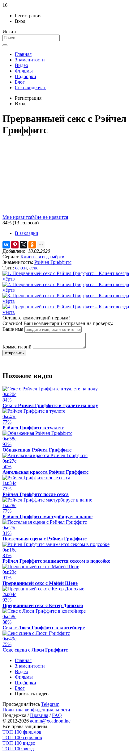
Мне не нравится (50, 217)
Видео (21, 65)
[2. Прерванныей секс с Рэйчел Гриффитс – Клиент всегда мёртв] (66, 290)
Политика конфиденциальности (36, 709)
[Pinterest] (15, 244)
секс (33, 267)
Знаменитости (30, 59)
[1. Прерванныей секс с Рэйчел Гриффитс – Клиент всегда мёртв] (66, 278)
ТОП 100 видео (18, 743)
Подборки (25, 76)
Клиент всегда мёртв (42, 256)
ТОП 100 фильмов (21, 732)
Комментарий (17, 346)
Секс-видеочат (30, 87)
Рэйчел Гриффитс (52, 262)
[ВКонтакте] (6, 244)
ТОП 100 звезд (18, 748)
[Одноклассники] (32, 244)
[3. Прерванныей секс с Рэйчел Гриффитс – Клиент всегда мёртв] (66, 301)
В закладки (26, 233)
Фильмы (24, 70)
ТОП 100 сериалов (22, 737)
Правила (39, 715)
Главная (23, 54)
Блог (20, 82)
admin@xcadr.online (50, 720)
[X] (23, 244)
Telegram (50, 704)
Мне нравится (17, 217)
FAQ (57, 715)
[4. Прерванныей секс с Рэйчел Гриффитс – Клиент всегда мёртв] (66, 312)
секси (21, 267)
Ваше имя (12, 329)
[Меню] (4, 45)
